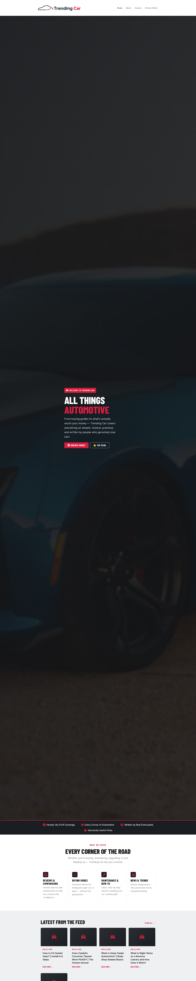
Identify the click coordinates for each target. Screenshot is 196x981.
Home (119, 8)
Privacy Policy (151, 8)
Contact (138, 8)
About (128, 8)
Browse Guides (78, 445)
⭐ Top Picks (99, 445)
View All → (150, 923)
